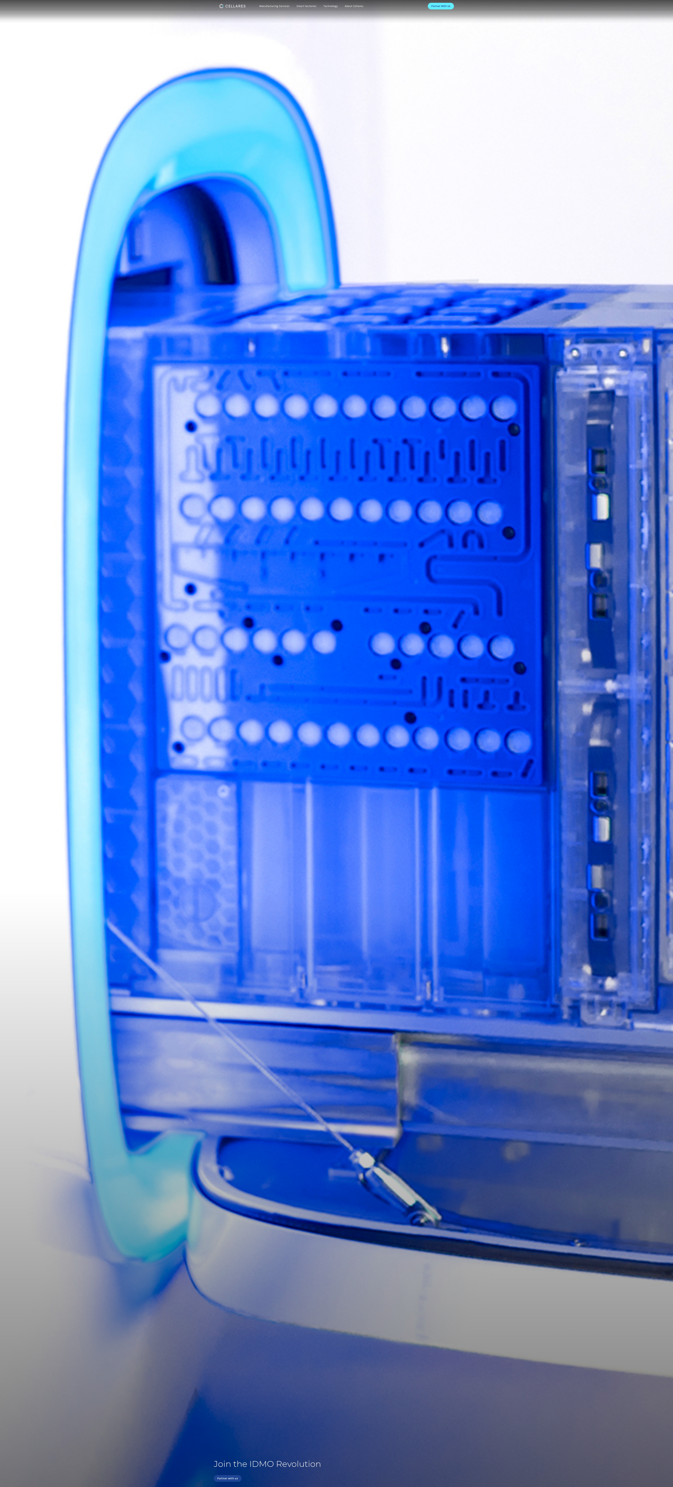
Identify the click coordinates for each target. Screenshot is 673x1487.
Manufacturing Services (274, 6)
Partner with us (227, 1478)
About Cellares (354, 6)
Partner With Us (440, 6)
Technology (330, 6)
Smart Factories (306, 6)
